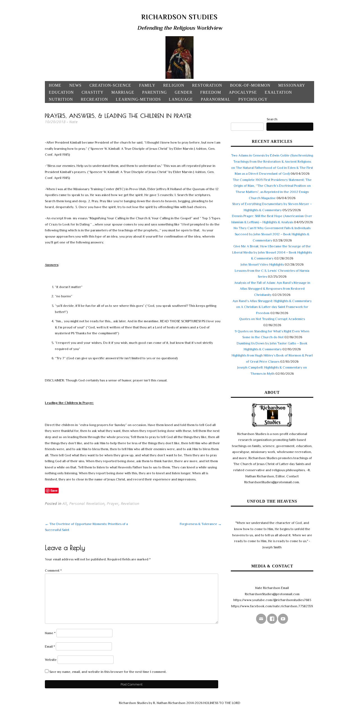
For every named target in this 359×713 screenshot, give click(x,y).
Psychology (253, 99)
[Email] (261, 619)
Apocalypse (243, 92)
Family (147, 85)
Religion (173, 85)
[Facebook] (272, 619)
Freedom (210, 92)
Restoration (207, 85)
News (75, 85)
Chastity (92, 92)
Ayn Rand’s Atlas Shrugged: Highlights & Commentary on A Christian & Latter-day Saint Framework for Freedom (272, 307)
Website (51, 660)
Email (50, 646)
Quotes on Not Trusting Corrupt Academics (272, 319)
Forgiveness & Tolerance (201, 524)
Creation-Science (110, 85)
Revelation (130, 503)
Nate (73, 121)
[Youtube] (283, 619)
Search (272, 119)
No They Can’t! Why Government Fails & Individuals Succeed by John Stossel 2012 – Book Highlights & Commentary (272, 234)
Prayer (113, 503)
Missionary (291, 85)
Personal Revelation (87, 503)
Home (55, 85)
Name (50, 633)
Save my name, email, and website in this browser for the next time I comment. (108, 672)
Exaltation (278, 92)
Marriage (122, 92)
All (65, 503)
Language (181, 99)
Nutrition (61, 99)
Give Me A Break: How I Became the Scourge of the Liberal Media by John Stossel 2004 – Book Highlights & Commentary (272, 252)
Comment (53, 570)
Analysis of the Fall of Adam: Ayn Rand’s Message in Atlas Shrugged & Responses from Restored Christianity (272, 289)
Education (61, 92)
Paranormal (216, 99)
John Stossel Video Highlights (262, 264)
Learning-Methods (138, 99)
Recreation (94, 99)
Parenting (154, 92)
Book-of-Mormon (250, 85)
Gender (183, 92)
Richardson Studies (179, 17)
